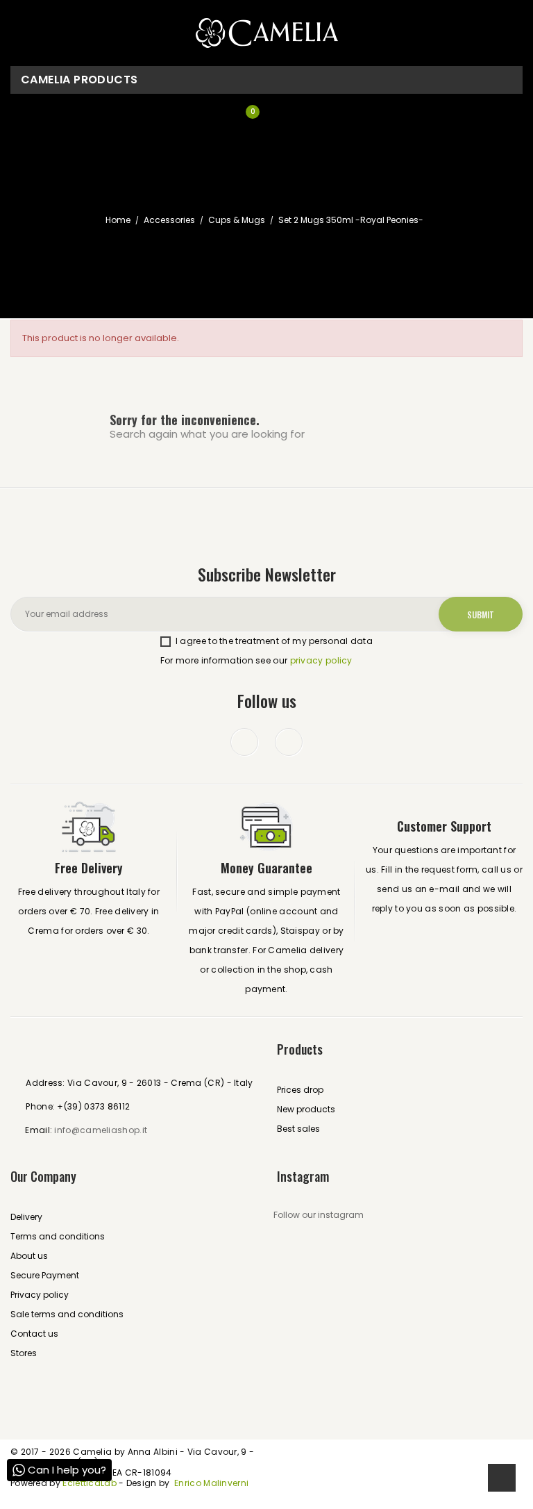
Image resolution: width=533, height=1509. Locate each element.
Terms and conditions (57, 1236)
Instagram (289, 742)
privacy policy (321, 660)
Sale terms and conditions (67, 1314)
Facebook (244, 742)
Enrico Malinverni (211, 1483)
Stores (23, 1353)
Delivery (26, 1217)
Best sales (298, 1129)
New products (306, 1109)
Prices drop (300, 1090)
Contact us (34, 1333)
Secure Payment (44, 1275)
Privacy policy (39, 1295)
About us (29, 1256)
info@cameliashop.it (100, 1130)
